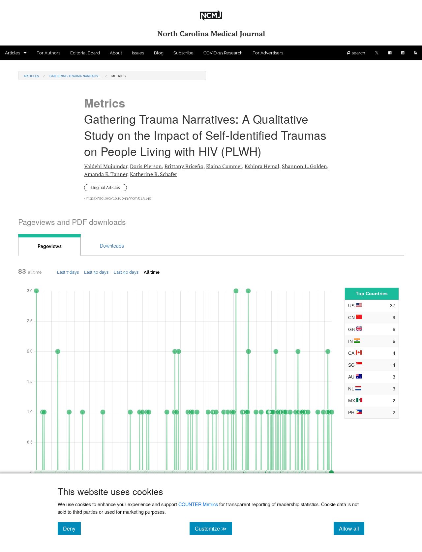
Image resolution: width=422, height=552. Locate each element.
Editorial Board (85, 52)
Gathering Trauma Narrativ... (75, 75)
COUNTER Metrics (198, 504)
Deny (72, 528)
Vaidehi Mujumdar (105, 166)
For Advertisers (268, 52)
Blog (159, 52)
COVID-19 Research (223, 52)
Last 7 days (68, 272)
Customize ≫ (213, 528)
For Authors (48, 52)
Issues (138, 52)
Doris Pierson (146, 166)
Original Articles (105, 187)
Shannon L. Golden (304, 166)
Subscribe (183, 52)
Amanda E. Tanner (105, 174)
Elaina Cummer (224, 166)
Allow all (351, 528)
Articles (12, 52)
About (116, 52)
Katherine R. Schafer (153, 174)
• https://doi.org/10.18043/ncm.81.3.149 (117, 198)
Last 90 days (126, 272)
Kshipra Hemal (262, 166)
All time (152, 272)
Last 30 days (96, 272)
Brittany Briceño (184, 166)
